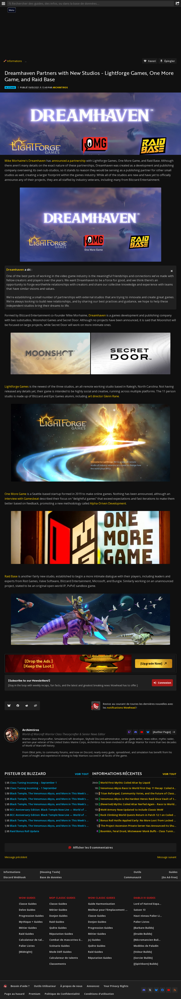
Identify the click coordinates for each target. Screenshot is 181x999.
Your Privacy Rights (116, 986)
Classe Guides (28, 903)
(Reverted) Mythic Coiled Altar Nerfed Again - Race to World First (138, 804)
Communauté (132, 877)
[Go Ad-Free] (169, 877)
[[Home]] (5, 987)
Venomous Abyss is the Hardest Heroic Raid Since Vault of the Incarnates (138, 799)
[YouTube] (141, 732)
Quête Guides (58, 927)
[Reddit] (26, 705)
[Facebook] (17, 705)
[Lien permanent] (35, 705)
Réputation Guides (61, 933)
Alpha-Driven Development (108, 503)
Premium (34, 993)
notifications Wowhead (121, 707)
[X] (150, 990)
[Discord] (135, 732)
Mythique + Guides (31, 921)
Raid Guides (26, 933)
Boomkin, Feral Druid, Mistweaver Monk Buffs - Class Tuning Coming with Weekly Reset (138, 831)
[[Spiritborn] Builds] (146, 963)
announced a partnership (69, 161)
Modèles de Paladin (146, 945)
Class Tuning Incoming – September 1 (33, 782)
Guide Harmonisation (101, 903)
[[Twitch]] (129, 732)
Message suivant (166, 857)
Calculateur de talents (32, 939)
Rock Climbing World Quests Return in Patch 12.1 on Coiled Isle (138, 815)
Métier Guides (28, 927)
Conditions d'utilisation (99, 993)
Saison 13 (139, 909)
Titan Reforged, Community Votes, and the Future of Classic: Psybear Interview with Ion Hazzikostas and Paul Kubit (138, 793)
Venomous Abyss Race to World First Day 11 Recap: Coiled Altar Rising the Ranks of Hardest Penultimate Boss (138, 788)
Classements (57, 963)
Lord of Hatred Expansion (148, 903)
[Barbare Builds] (144, 927)
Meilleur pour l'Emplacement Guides (108, 909)
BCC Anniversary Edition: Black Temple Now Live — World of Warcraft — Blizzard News (49, 809)
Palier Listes (27, 945)
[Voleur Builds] (143, 951)
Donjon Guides (58, 915)
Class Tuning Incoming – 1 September (33, 788)
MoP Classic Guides (62, 897)
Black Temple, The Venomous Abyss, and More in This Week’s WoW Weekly (49, 804)
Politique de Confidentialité (62, 993)
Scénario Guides (59, 945)
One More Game (15, 494)
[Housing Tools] (50, 872)
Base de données (51, 877)
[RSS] (174, 990)
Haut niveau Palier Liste (148, 915)
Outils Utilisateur (45, 986)
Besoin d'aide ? (20, 986)
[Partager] (177, 3)
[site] (95, 705)
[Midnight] (25, 951)
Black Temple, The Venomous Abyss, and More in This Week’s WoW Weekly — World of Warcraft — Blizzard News (49, 793)
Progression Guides (31, 915)
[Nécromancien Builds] (148, 939)
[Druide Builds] (143, 933)
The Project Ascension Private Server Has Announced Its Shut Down (138, 825)
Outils (137, 872)
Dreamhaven (15, 270)
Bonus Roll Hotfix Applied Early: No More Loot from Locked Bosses (138, 820)
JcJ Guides (94, 939)
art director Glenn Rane (103, 396)
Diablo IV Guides (144, 897)
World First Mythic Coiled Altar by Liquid (125, 782)
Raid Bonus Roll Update (24, 831)
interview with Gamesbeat (22, 499)
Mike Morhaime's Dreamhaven (25, 161)
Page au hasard (14, 993)
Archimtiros (60, 87)
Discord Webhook (15, 877)
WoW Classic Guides (101, 897)
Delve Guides (27, 909)
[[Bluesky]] (9, 705)
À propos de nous (71, 986)
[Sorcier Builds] (143, 957)
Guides (173, 872)
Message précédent (16, 857)
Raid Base (11, 576)
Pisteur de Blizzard (25, 773)
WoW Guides (27, 897)
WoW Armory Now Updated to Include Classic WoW (131, 809)
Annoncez (93, 986)
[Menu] (3, 3)
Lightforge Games (17, 386)
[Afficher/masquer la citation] (172, 271)
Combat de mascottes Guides (66, 939)
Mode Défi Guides (60, 951)
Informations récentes (117, 773)
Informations (14, 61)
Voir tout (82, 774)
